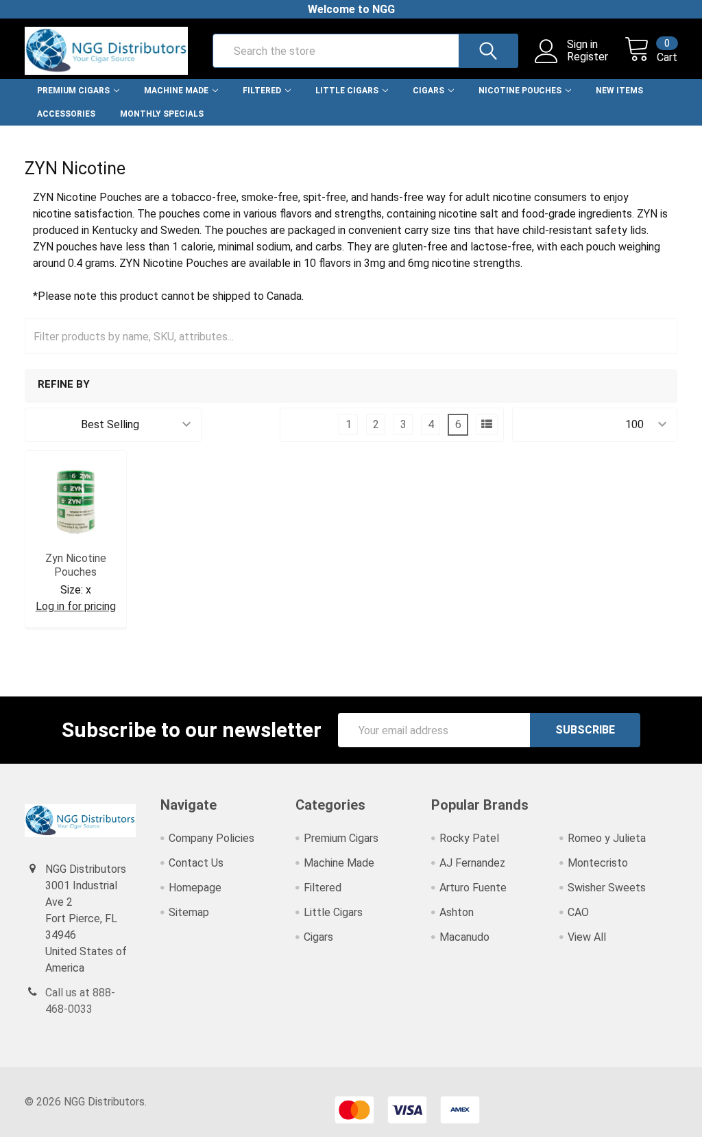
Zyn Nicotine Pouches (75, 565)
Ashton (456, 912)
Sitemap (189, 912)
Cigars (428, 90)
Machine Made (176, 90)
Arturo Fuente (473, 887)
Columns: (310, 424)
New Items (619, 90)
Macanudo (464, 936)
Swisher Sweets (607, 887)
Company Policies (211, 838)
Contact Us (196, 862)
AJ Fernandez (472, 862)
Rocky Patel (469, 838)
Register (587, 57)
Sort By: (53, 424)
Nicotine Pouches (520, 90)
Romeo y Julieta (607, 838)
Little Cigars (346, 90)
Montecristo (598, 862)
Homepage (195, 887)
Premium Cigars (73, 90)
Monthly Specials (162, 114)
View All (587, 936)
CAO (578, 912)
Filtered (262, 90)
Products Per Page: (568, 424)
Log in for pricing (76, 606)
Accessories (66, 114)
